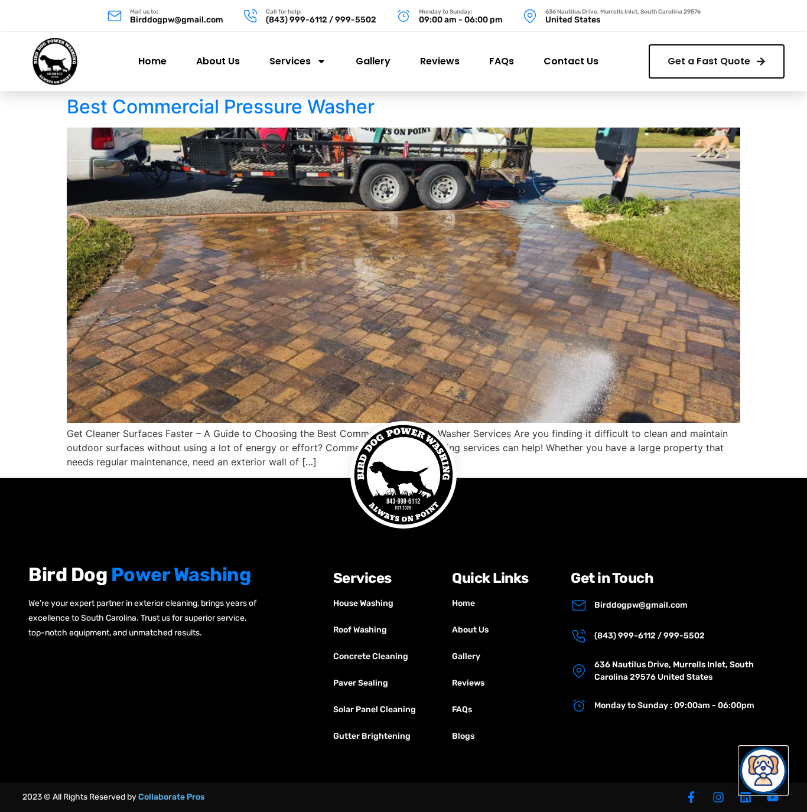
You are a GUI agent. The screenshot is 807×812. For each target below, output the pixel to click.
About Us (218, 61)
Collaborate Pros (171, 797)
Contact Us (571, 61)
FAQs (501, 61)
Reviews (440, 61)
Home (152, 61)
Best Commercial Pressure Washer (221, 106)
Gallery (373, 61)
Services (290, 61)
